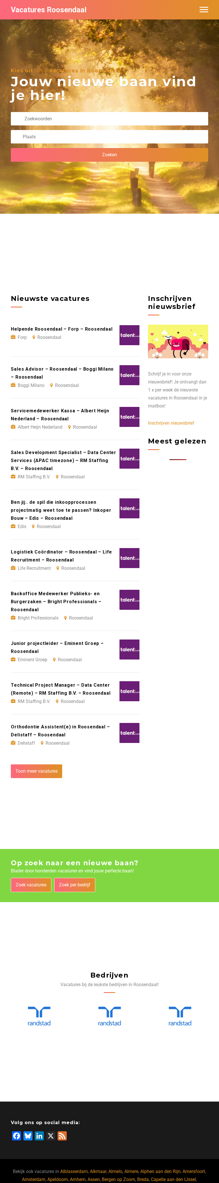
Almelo (115, 1171)
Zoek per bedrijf (74, 885)
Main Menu (204, 9)
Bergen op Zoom (118, 1179)
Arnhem (78, 1179)
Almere (131, 1171)
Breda (143, 1179)
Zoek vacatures (31, 885)
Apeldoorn (57, 1179)
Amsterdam (33, 1179)
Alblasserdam (74, 1171)
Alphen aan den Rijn (160, 1171)
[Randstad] (39, 1016)
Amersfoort (193, 1171)
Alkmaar (98, 1171)
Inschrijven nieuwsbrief (171, 423)
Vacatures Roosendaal (48, 10)
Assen (94, 1179)
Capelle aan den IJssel (173, 1179)
